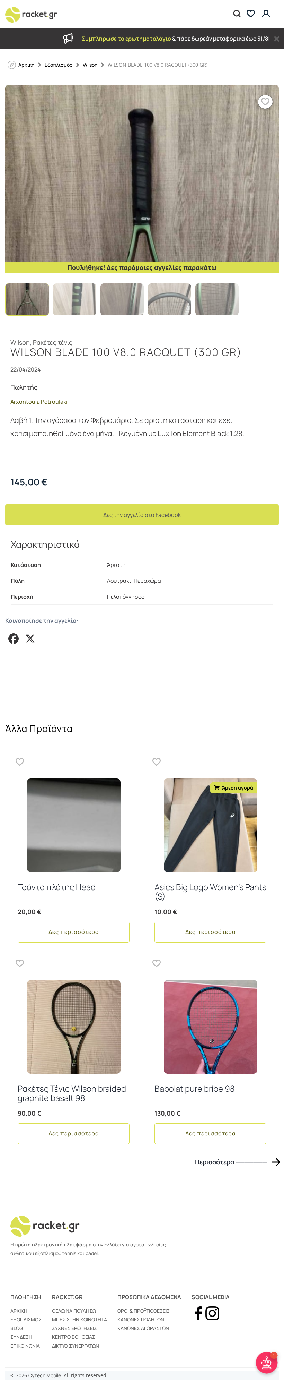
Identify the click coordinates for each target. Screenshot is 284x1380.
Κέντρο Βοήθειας (73, 1337)
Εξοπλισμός (58, 64)
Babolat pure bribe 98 (194, 1088)
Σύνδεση (21, 1337)
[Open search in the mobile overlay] (236, 13)
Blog (16, 1328)
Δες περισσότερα (73, 932)
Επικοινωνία (25, 1346)
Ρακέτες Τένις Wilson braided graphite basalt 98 (72, 1093)
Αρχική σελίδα (26, 64)
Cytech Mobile (44, 1375)
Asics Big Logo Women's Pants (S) (210, 891)
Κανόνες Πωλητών (140, 1319)
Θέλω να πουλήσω (74, 1310)
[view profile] (267, 14)
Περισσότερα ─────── (231, 1162)
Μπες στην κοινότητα (79, 1319)
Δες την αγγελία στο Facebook (142, 515)
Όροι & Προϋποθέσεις (143, 1310)
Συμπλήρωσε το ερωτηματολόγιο (126, 38)
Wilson (90, 64)
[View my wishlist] (251, 14)
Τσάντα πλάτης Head (57, 887)
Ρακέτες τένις (52, 342)
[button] (265, 102)
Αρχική (18, 1310)
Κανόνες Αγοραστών (143, 1328)
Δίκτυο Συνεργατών (75, 1346)
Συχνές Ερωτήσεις (74, 1328)
